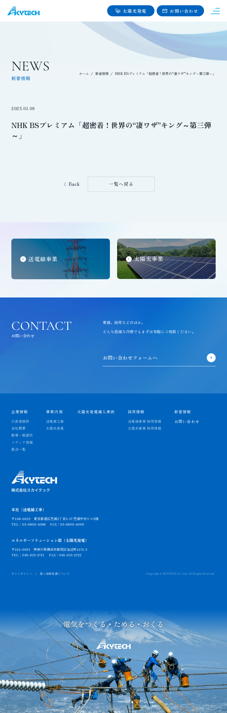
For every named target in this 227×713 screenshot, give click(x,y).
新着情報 (102, 73)
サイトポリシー (21, 573)
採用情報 (136, 411)
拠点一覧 (18, 449)
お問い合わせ (187, 421)
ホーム (84, 73)
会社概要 (18, 428)
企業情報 (19, 411)
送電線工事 (55, 421)
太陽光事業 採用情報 (144, 428)
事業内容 (54, 411)
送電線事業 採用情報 (144, 421)
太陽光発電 (55, 428)
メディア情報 (22, 442)
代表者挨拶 (20, 421)
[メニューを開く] (215, 10)
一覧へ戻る (121, 184)
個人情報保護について (55, 573)
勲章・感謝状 (22, 435)
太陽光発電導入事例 (96, 411)
